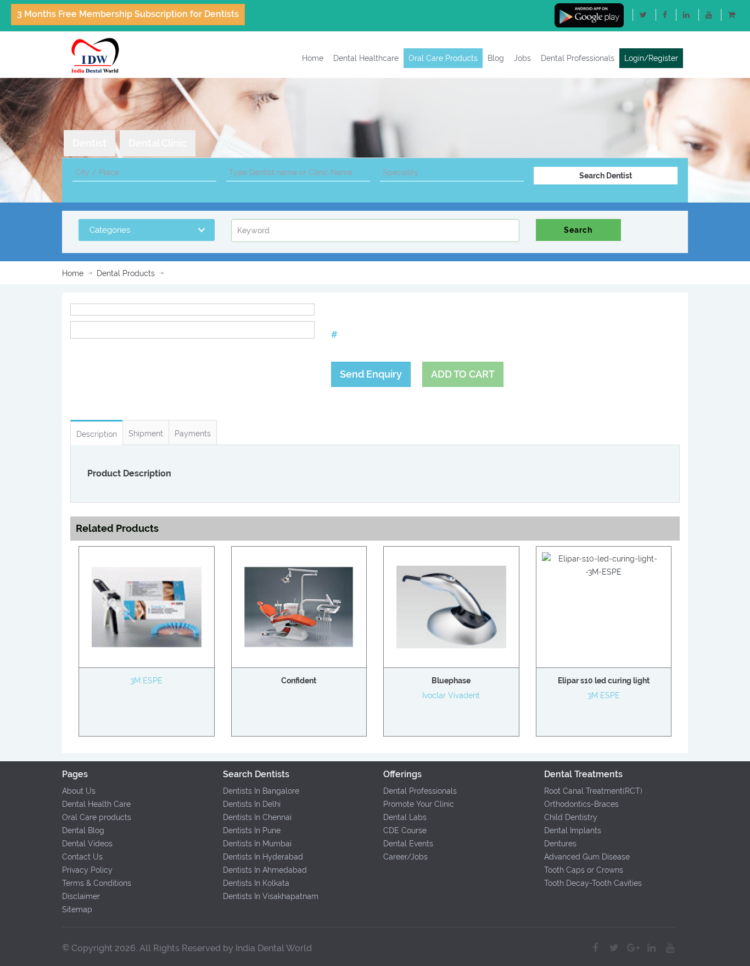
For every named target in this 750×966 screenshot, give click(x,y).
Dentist (89, 143)
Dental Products (126, 273)
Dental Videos (87, 843)
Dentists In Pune (252, 830)
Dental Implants (572, 830)
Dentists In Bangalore (261, 791)
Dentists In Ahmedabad (265, 870)
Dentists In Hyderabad (263, 856)
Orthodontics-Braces (581, 804)
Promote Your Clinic (418, 804)
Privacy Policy (87, 870)
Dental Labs (405, 817)
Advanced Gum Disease (587, 856)
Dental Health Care (96, 804)
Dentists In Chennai (257, 817)
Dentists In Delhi (252, 804)
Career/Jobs (405, 856)
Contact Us (82, 856)
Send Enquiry (371, 374)
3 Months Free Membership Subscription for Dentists (128, 14)
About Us (79, 791)
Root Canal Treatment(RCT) (593, 791)
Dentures (560, 843)
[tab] (89, 143)
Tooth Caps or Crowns (583, 870)
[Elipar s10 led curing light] (604, 565)
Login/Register (651, 58)
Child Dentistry (570, 817)
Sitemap (77, 909)
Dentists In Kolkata (256, 883)
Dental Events (408, 843)
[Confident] (299, 607)
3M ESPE (146, 681)
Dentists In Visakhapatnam (270, 896)
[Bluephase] (451, 607)
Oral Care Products (443, 58)
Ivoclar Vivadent (451, 696)
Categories (109, 230)
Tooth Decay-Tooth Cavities (593, 883)
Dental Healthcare (366, 58)
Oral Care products (96, 817)
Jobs (522, 58)
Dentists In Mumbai (257, 843)
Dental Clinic (157, 143)
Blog (496, 58)
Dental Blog (83, 830)
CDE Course (405, 830)
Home (312, 58)
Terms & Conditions (96, 883)
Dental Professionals (577, 58)
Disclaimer (81, 896)
